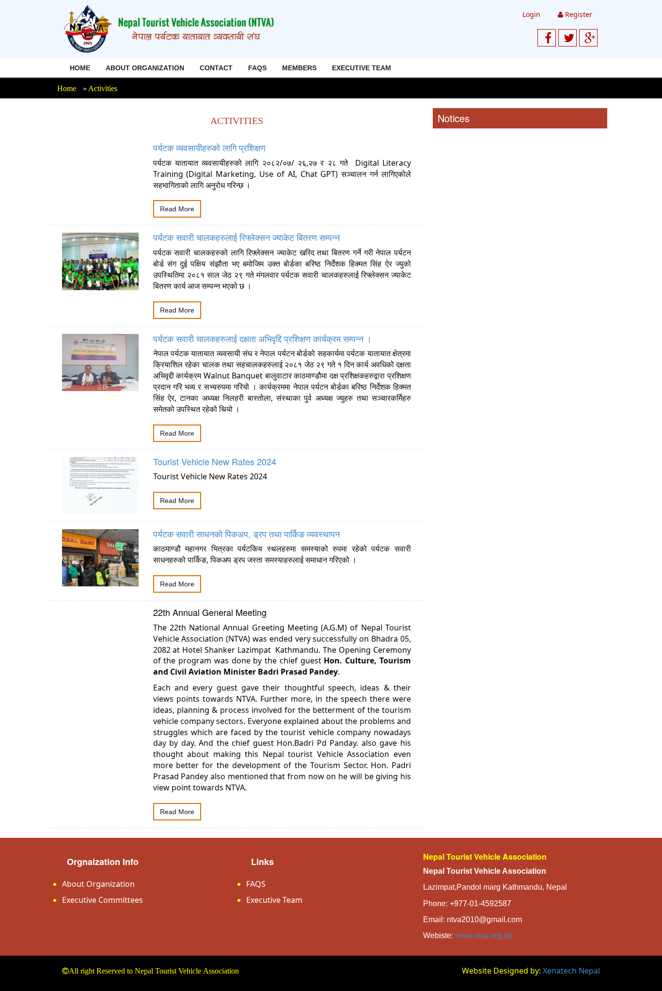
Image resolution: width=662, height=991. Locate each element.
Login (531, 14)
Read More (177, 209)
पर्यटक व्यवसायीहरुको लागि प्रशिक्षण (209, 147)
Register (577, 14)
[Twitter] (569, 38)
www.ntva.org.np (483, 935)
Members (299, 68)
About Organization (145, 68)
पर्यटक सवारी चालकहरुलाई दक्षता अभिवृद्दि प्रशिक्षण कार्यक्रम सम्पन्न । (262, 338)
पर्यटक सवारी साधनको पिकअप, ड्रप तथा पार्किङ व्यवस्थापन (246, 533)
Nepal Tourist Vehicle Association (485, 856)
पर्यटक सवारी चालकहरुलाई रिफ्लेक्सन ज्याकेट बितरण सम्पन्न (246, 237)
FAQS (257, 68)
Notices (454, 118)
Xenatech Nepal (571, 970)
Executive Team (361, 68)
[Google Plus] (589, 38)
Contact (216, 68)
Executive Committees (102, 900)
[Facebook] (548, 38)
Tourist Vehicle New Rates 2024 (214, 461)
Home (80, 68)
